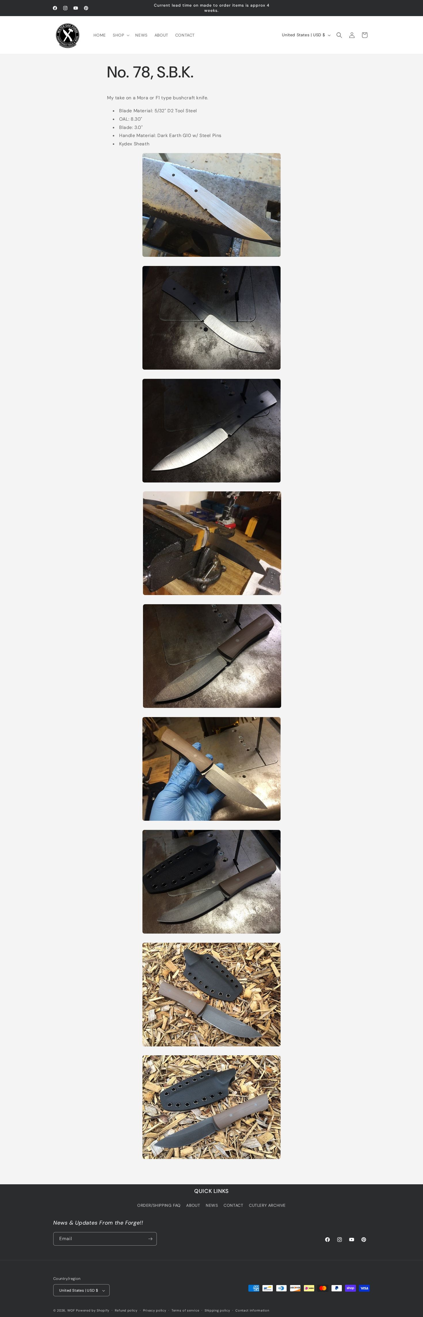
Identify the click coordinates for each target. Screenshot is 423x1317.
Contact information (252, 1310)
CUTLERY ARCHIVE (267, 1205)
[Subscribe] (150, 1239)
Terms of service (185, 1310)
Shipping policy (217, 1310)
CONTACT (233, 1205)
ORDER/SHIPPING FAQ (159, 1205)
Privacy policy (154, 1310)
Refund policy (126, 1310)
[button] (120, 35)
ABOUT (193, 1205)
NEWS (212, 1205)
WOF (71, 1311)
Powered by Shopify (92, 1311)
